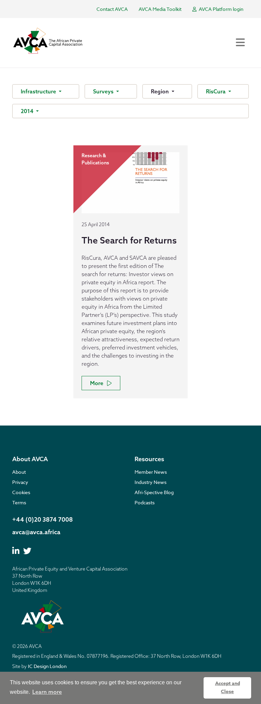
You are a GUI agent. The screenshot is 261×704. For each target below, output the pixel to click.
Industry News (151, 482)
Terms (19, 502)
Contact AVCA (112, 9)
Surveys (104, 91)
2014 (28, 111)
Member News (151, 472)
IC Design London (47, 666)
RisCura (216, 91)
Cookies (21, 492)
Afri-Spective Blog (154, 492)
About (19, 472)
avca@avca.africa (36, 532)
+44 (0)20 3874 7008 (42, 519)
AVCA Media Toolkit (160, 9)
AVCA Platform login (220, 9)
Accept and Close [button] (227, 687)
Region (160, 91)
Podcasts (145, 502)
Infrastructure (39, 91)
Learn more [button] (47, 691)
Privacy (20, 482)
